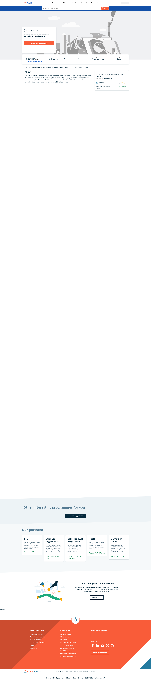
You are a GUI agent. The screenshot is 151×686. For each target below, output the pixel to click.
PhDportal (63, 640)
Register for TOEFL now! (97, 553)
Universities (66, 3)
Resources (94, 3)
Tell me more (96, 597)
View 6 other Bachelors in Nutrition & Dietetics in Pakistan (79, 251)
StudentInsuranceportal (68, 654)
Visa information (48, 125)
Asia (44, 67)
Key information (48, 100)
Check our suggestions (39, 43)
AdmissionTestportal (67, 648)
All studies (27, 67)
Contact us (33, 648)
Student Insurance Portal (99, 351)
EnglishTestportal (66, 651)
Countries (75, 3)
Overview (51, 104)
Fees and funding (48, 116)
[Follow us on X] (107, 646)
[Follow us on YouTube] (102, 646)
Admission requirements (46, 112)
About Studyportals (36, 634)
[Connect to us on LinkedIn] (98, 646)
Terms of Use (59, 671)
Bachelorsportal (65, 634)
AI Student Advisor (36, 640)
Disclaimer (92, 671)
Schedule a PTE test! (30, 552)
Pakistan (49, 67)
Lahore (105, 78)
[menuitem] (56, 3)
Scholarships (84, 3)
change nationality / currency (70, 365)
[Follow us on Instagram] (112, 646)
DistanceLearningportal (68, 642)
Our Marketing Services (38, 642)
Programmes (56, 3)
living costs (67, 410)
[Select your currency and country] (93, 635)
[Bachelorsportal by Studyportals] (27, 2)
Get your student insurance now (73, 339)
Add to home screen (100, 653)
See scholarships (68, 456)
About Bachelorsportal (37, 637)
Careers (32, 645)
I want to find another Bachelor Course (90, 147)
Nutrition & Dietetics (37, 67)
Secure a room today (117, 556)
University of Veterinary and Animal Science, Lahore (36, 34)
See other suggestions (75, 516)
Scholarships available (35, 61)
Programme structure (46, 108)
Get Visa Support (110, 424)
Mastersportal (65, 637)
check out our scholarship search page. (94, 490)
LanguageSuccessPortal (68, 656)
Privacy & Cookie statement (81, 671)
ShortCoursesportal (66, 645)
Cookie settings (68, 671)
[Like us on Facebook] (93, 646)
